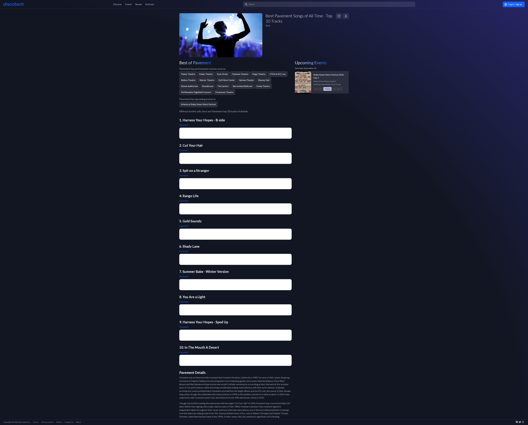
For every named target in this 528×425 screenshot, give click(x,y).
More (78, 422)
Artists (59, 422)
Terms (35, 422)
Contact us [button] (69, 422)
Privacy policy (47, 422)
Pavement (184, 125)
